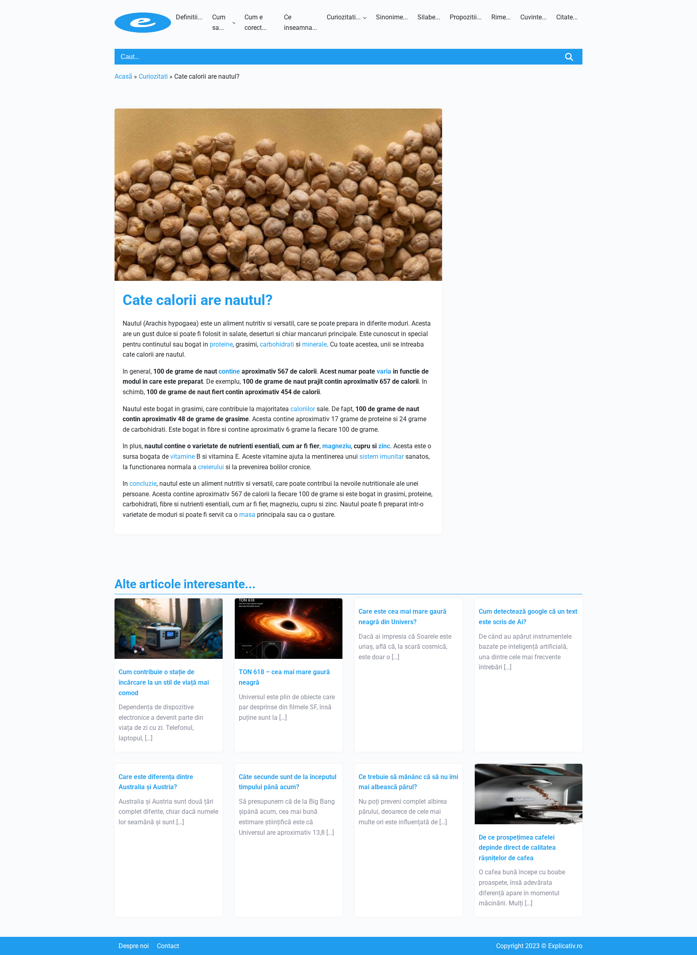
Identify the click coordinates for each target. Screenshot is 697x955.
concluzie (143, 483)
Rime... (501, 17)
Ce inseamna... (300, 22)
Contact (168, 946)
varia (384, 371)
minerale (314, 344)
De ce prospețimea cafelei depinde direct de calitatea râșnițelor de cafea (517, 848)
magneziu (336, 446)
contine (229, 371)
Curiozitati (153, 76)
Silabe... (428, 17)
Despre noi (134, 946)
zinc (384, 446)
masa (247, 514)
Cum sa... (218, 22)
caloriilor (302, 409)
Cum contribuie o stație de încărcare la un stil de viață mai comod (164, 682)
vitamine (182, 456)
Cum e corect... (255, 22)
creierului (211, 467)
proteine (221, 344)
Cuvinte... (533, 17)
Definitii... (189, 17)
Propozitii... (466, 17)
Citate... (567, 17)
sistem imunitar (381, 456)
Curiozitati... (344, 17)
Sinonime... (392, 17)
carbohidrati (277, 344)
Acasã (123, 76)
